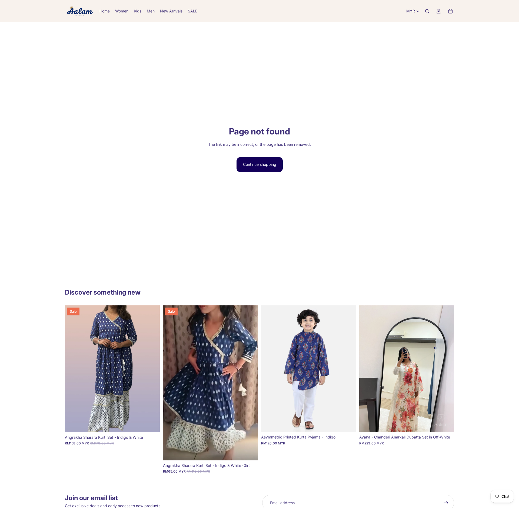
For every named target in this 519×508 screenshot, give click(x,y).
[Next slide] (152, 369)
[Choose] (151, 424)
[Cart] (450, 11)
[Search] (427, 11)
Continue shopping (259, 164)
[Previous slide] (73, 369)
